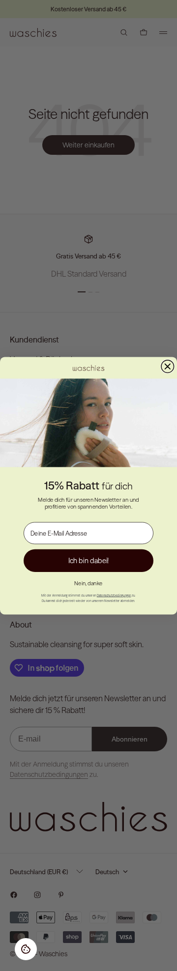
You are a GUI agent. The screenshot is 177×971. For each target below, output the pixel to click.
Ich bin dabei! (88, 560)
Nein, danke (88, 583)
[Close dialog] (167, 366)
